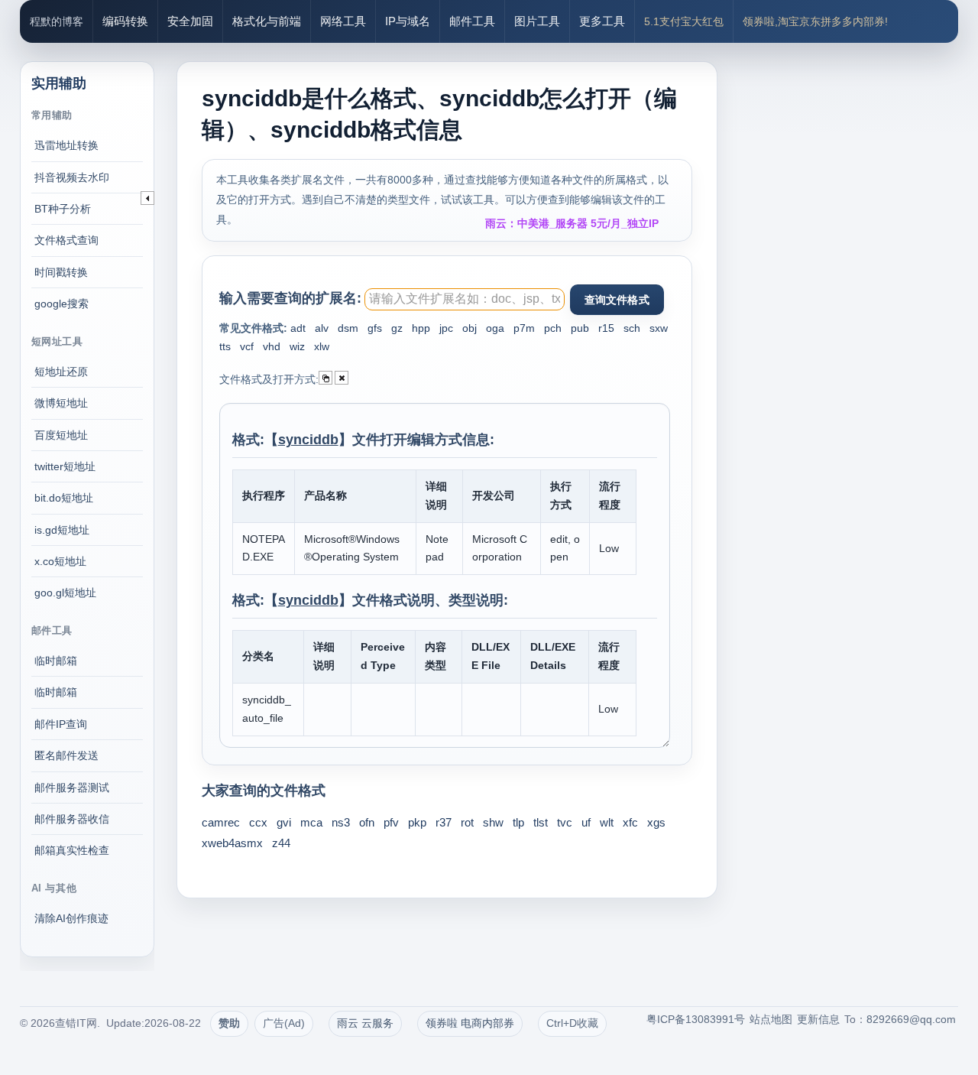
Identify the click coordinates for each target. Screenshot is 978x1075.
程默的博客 (56, 21)
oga (495, 328)
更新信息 (818, 1019)
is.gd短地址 (61, 530)
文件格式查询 (66, 240)
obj (469, 328)
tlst (540, 822)
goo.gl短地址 (65, 592)
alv (322, 328)
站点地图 (771, 1019)
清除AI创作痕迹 (71, 918)
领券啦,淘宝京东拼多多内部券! (815, 21)
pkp (417, 822)
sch (631, 328)
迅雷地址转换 (66, 145)
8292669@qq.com (911, 1019)
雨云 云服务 (365, 1023)
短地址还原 (61, 371)
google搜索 (61, 303)
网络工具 (343, 21)
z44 (281, 842)
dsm (348, 328)
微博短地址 (61, 403)
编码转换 (125, 21)
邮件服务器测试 (71, 787)
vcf (247, 346)
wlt (607, 822)
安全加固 (190, 21)
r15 (606, 328)
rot (467, 822)
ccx (258, 822)
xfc (630, 822)
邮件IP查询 (60, 724)
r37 (444, 822)
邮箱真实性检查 (71, 850)
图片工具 (537, 21)
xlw (321, 346)
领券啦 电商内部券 (470, 1023)
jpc (446, 328)
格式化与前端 (266, 21)
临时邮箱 (55, 660)
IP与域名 (407, 21)
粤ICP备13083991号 (695, 1019)
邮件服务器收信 (71, 819)
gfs (375, 328)
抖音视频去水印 (71, 177)
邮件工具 (472, 21)
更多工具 (602, 21)
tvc (564, 822)
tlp (518, 822)
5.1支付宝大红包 (684, 21)
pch (553, 328)
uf (586, 822)
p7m (524, 328)
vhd (271, 346)
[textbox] (464, 299)
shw (493, 822)
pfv (391, 822)
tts (225, 346)
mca (311, 822)
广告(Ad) (284, 1023)
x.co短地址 (60, 561)
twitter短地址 (65, 466)
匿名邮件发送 (66, 755)
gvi (284, 822)
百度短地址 (61, 435)
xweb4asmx (232, 842)
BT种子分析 (62, 209)
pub (580, 328)
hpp (421, 328)
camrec (221, 822)
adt (298, 328)
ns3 (341, 822)
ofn (366, 822)
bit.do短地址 (63, 498)
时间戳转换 (61, 272)
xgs (656, 822)
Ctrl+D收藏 (572, 1023)
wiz (297, 346)
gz (397, 328)
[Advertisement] (852, 267)
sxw (658, 328)
